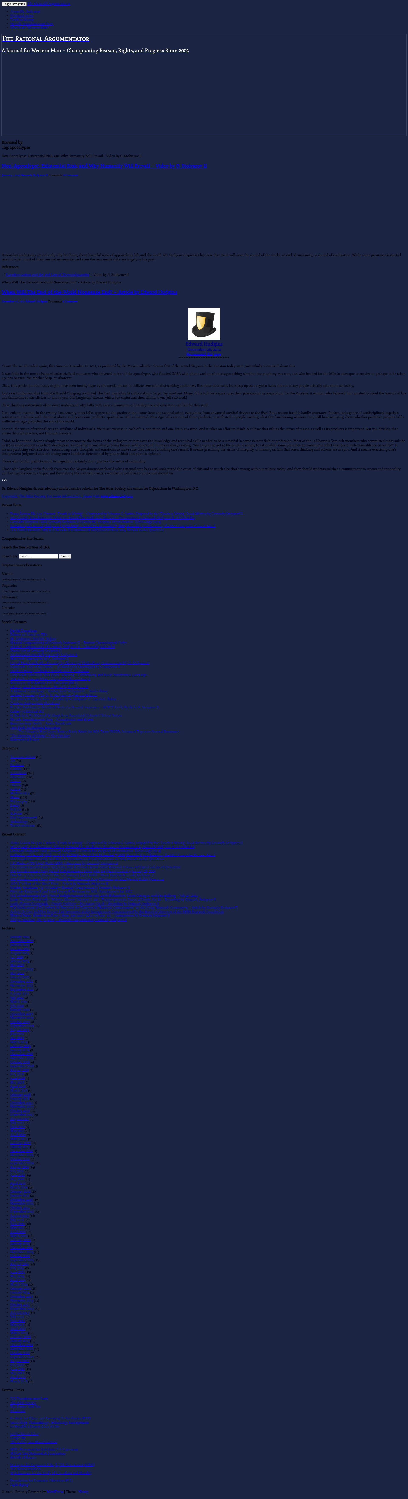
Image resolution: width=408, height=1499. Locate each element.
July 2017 (17, 1123)
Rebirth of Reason (23, 1457)
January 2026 (19, 937)
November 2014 (21, 1252)
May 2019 (17, 1038)
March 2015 (18, 1236)
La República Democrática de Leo (34, 1426)
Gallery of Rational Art (27, 711)
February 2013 (20, 1337)
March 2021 (18, 1002)
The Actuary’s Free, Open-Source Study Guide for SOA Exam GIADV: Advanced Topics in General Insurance (99, 732)
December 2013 (21, 1296)
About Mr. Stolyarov (25, 12)
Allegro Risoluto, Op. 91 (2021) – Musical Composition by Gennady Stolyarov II (68, 920)
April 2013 (18, 1329)
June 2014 (17, 1272)
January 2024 (19, 961)
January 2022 (19, 977)
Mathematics (19, 793)
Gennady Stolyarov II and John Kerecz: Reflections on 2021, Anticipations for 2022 (71, 891)
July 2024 (17, 957)
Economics (18, 773)
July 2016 (17, 1171)
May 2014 (17, 1276)
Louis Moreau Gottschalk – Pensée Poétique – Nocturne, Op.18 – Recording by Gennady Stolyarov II (84, 904)
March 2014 (18, 1284)
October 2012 (20, 1353)
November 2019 (21, 1018)
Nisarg (83, 1492)
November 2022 (21, 969)
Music (14, 797)
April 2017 (18, 1135)
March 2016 (18, 1187)
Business (17, 765)
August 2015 (19, 1216)
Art (12, 761)
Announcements (22, 757)
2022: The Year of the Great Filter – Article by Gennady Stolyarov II (59, 883)
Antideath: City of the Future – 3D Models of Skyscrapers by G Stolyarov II (65, 667)
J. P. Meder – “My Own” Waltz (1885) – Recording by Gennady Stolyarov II (64, 863)
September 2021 (22, 989)
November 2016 (21, 1155)
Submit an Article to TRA (28, 635)
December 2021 (21, 981)
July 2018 (17, 1074)
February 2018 (20, 1094)
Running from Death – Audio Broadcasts (40, 723)
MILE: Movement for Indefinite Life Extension (44, 1449)
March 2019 (18, 1042)
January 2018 (19, 1099)
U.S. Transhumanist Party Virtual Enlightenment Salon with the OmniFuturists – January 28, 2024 (83, 871)
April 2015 (18, 1232)
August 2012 (19, 1361)
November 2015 (21, 1204)
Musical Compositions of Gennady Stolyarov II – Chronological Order (62, 647)
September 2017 (22, 1115)
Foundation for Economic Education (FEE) (41, 1480)
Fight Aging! (19, 1484)
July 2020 (17, 1006)
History (15, 785)
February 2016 (20, 1191)
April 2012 (18, 1377)
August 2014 (19, 1264)
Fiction (15, 781)
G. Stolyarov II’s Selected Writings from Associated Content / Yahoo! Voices (65, 715)
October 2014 (20, 1256)
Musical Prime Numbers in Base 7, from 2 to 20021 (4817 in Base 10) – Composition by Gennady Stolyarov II (90, 916)
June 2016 (17, 1175)
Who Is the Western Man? (29, 28)
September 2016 (22, 1163)
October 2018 (20, 1062)
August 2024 (19, 953)
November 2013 (21, 1300)
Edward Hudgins (36, 301)
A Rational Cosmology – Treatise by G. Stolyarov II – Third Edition (59, 691)
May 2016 (17, 1179)
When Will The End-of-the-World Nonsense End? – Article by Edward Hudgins (89, 292)
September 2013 (22, 1309)
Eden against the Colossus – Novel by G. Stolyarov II (49, 687)
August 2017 (19, 1119)
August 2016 (19, 1167)
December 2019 (21, 1014)
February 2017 (20, 1143)
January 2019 (19, 1050)
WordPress (55, 1492)
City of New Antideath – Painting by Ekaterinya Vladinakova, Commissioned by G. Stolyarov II (79, 663)
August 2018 (19, 1070)
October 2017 (20, 1111)
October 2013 (20, 1305)
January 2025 (19, 945)
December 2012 (21, 1345)
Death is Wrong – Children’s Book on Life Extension (49, 671)
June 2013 (17, 1321)
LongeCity (18, 1438)
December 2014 (21, 1248)
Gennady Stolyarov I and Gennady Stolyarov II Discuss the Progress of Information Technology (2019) (85, 522)
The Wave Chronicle (25, 1469)
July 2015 (17, 1220)
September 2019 (22, 1026)
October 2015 (20, 1208)
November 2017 (21, 1107)
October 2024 (20, 949)
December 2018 (21, 1054)
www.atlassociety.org (116, 496)
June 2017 (17, 1127)
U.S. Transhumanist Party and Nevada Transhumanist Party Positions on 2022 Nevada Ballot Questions (87, 879)
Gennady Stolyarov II (34, 175)
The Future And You (25, 1407)
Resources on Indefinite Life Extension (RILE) (43, 683)
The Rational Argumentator (48, 4)
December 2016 (21, 1151)
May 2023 (17, 965)
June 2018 (17, 1078)
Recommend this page (203, 354)
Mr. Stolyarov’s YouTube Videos (33, 639)
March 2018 (18, 1090)
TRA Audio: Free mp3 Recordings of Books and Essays (50, 679)
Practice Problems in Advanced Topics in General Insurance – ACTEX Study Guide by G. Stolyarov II (84, 707)
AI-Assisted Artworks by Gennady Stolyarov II (43, 655)
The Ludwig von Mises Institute (33, 1442)
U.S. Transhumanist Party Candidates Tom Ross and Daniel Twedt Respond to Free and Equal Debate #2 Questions (95, 867)
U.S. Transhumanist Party (29, 1399)
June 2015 (17, 1224)
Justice (15, 789)
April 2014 (18, 1280)
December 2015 (21, 1199)
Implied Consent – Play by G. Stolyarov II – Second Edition (53, 695)
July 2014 (17, 1268)
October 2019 (20, 1022)
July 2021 (17, 998)
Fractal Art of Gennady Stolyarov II (35, 651)
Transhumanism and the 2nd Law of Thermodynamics (47, 275)
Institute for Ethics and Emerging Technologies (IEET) (50, 1418)
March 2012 (18, 1381)
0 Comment (70, 175)
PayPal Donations (23, 631)
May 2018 (17, 1082)
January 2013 (19, 1341)
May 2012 (17, 1373)
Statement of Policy (24, 740)
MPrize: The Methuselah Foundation (37, 1453)
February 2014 (20, 1288)
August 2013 (19, 1313)
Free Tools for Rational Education (35, 727)
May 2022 (17, 973)
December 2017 (21, 1103)
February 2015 (20, 1240)
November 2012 (21, 1349)
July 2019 (17, 1034)
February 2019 (20, 1046)
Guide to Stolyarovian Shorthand (35, 703)
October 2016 (20, 1159)
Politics (15, 809)
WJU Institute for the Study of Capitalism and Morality (51, 1473)
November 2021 (21, 985)
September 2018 (22, 1066)
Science (16, 813)
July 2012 (17, 1365)
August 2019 (19, 1030)
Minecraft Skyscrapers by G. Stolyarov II (39, 659)
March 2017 (18, 1139)
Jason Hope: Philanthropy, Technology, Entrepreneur (49, 1422)
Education (18, 777)
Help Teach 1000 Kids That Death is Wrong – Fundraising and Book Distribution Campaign (78, 675)
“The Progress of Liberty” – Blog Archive (40, 736)
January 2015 (19, 1244)
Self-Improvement (23, 817)
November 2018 (21, 1058)
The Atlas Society (23, 1403)
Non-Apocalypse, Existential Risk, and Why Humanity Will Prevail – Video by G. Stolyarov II (104, 165)
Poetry (15, 805)
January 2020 (19, 1010)
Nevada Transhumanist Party (31, 24)
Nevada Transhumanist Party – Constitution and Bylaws (52, 719)
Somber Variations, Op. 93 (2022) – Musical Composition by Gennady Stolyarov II (70, 887)
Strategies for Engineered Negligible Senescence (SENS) (52, 1465)
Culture (16, 769)
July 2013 (17, 1317)
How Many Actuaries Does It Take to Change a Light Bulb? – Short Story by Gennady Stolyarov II (81, 875)
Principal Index (21, 16)
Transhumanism (22, 825)
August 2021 (19, 993)
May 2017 (17, 1131)
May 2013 (17, 1325)
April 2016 (18, 1183)
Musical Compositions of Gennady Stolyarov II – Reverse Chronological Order (68, 643)
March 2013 (18, 1333)
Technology (19, 821)
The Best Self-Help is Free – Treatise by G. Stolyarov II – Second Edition (63, 699)
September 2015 (22, 1212)
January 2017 (19, 1147)
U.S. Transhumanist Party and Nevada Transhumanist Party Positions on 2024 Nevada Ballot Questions (87, 530)
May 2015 (17, 1228)
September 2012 (22, 1357)
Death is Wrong (22, 20)
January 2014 (19, 1292)
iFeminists (18, 1411)
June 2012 (17, 1369)
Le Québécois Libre (24, 1434)
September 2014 (22, 1260)
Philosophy (18, 801)
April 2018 (18, 1086)
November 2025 (21, 941)
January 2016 (19, 1195)
